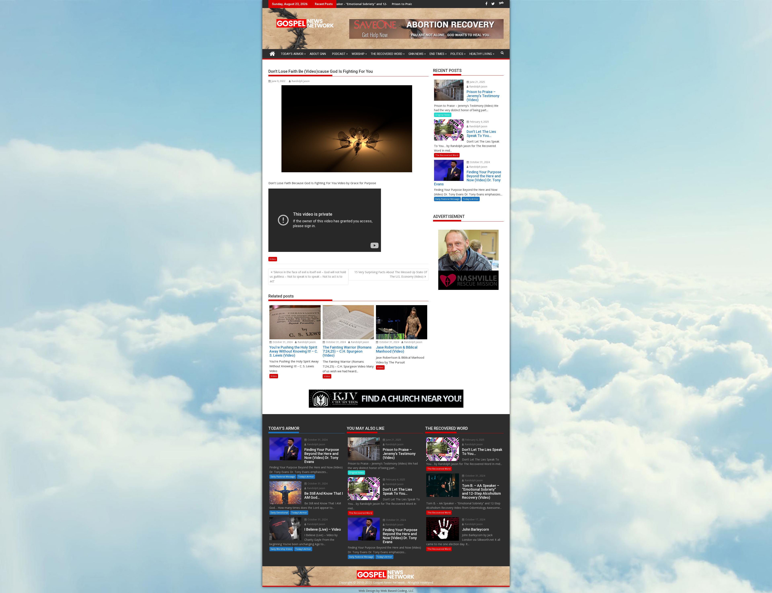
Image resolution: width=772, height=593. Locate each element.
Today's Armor (470, 198)
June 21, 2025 (477, 82)
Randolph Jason (301, 81)
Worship (358, 54)
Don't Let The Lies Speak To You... (386, 4)
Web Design (367, 591)
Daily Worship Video (281, 548)
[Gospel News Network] (272, 53)
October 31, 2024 (282, 342)
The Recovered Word (386, 54)
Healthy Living (480, 54)
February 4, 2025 (479, 121)
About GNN (318, 54)
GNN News (416, 54)
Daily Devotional (279, 512)
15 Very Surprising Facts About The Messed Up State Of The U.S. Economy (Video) (390, 274)
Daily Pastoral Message (447, 198)
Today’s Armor (292, 54)
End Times (437, 54)
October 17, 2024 (475, 519)
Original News (442, 114)
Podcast (338, 54)
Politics (457, 54)
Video (273, 259)
